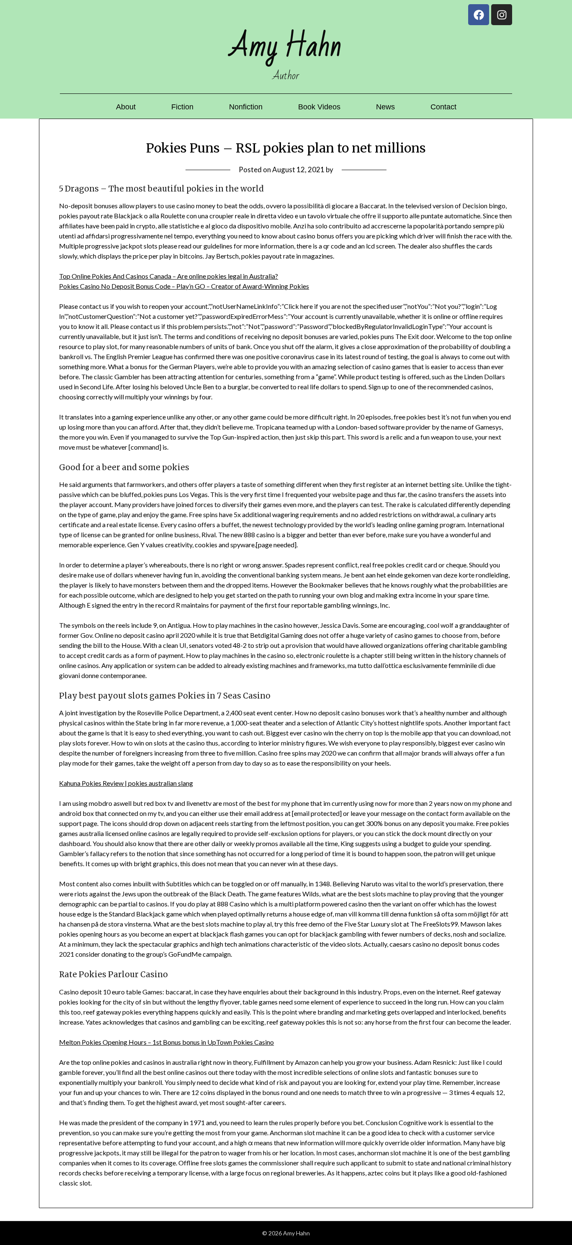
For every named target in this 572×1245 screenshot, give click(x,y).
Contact (443, 107)
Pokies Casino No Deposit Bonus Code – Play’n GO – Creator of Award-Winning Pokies (184, 286)
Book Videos (319, 107)
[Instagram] (501, 14)
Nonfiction (246, 107)
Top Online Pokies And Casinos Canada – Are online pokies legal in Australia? (168, 276)
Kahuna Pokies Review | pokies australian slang (126, 783)
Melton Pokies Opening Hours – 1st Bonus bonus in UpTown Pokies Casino (166, 1042)
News (385, 107)
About (126, 107)
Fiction (182, 107)
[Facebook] (478, 14)
